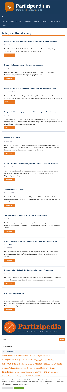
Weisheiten (28, 21)
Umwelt (38, 371)
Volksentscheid (54, 372)
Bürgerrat (39, 355)
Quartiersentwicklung (34, 368)
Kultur (24, 364)
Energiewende (20, 359)
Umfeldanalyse (29, 372)
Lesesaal (44, 21)
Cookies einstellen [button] (7, 388)
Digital (57, 356)
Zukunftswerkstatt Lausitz (14, 189)
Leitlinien (30, 363)
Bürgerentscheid (8, 355)
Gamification (38, 359)
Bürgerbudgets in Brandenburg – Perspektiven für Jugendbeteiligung (30, 88)
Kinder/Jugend (9, 363)
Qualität (25, 368)
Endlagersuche (8, 359)
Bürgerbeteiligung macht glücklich (12, 21)
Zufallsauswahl (34, 375)
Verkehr (46, 371)
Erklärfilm (31, 359)
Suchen (62, 339)
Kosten (18, 364)
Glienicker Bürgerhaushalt (14, 293)
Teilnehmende (8, 371)
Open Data (5, 368)
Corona (46, 355)
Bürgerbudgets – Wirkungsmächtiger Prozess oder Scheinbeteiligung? (30, 41)
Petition (19, 368)
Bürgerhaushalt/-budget (26, 355)
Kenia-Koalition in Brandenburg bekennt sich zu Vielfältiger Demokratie (31, 163)
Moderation (50, 363)
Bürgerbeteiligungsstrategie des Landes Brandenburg (24, 65)
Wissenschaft (13, 376)
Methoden (40, 363)
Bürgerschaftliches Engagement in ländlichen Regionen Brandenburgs (30, 112)
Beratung (36, 21)
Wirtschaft (5, 376)
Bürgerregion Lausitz (12, 137)
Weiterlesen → (9, 55)
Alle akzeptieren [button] (19, 388)
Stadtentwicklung (47, 367)
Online (58, 363)
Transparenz (20, 371)
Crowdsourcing (52, 356)
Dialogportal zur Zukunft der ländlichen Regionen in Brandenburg (29, 270)
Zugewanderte (46, 376)
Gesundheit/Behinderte (47, 360)
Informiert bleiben (55, 21)
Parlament (12, 367)
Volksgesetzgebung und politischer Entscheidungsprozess (25, 215)
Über (4, 25)
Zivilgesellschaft (22, 376)
